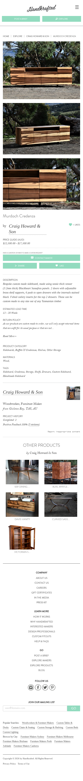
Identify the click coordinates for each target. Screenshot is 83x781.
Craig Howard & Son (25, 229)
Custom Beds (72, 727)
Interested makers (41, 626)
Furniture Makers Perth (41, 741)
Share (21, 265)
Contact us (42, 583)
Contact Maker (43, 258)
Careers (41, 588)
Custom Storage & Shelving (50, 727)
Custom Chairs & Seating (23, 727)
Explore (63, 18)
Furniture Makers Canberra (26, 746)
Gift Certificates (41, 592)
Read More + (9, 336)
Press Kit (41, 602)
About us (41, 578)
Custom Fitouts (41, 636)
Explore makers (41, 660)
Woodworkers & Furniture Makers (38, 723)
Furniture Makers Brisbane (15, 741)
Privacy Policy (9, 764)
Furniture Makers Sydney (32, 736)
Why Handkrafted (41, 621)
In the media (41, 597)
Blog (41, 670)
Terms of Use (24, 764)
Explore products (41, 665)
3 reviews (34, 424)
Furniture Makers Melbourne (60, 736)
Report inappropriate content (64, 431)
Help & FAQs (41, 641)
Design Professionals (41, 631)
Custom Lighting (10, 732)
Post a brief (20, 18)
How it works (41, 616)
